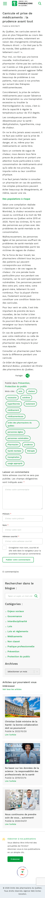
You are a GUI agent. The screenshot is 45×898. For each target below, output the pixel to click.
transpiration (13, 457)
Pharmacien (13, 444)
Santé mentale (14, 451)
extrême (26, 397)
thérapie (31, 451)
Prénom (6, 514)
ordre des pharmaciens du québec (20, 424)
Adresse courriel (10, 536)
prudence (28, 444)
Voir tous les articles (12, 689)
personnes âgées (15, 432)
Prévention (24, 383)
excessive (12, 397)
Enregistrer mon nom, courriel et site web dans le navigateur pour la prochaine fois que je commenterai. (25, 551)
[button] (5, 3)
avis (20, 391)
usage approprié (15, 463)
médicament (13, 410)
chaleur (31, 391)
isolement (30, 404)
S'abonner (15, 859)
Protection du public (16, 386)
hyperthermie (14, 404)
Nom (5, 525)
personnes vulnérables (18, 438)
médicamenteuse (15, 416)
